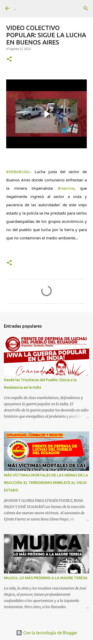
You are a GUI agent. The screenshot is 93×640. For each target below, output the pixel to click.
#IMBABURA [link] (17, 171)
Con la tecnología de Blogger (49, 632)
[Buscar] (86, 8)
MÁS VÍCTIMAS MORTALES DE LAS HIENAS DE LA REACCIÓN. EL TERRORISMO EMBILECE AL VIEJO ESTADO (46, 482)
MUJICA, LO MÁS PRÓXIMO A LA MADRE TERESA (46, 578)
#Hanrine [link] (66, 188)
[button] (9, 59)
